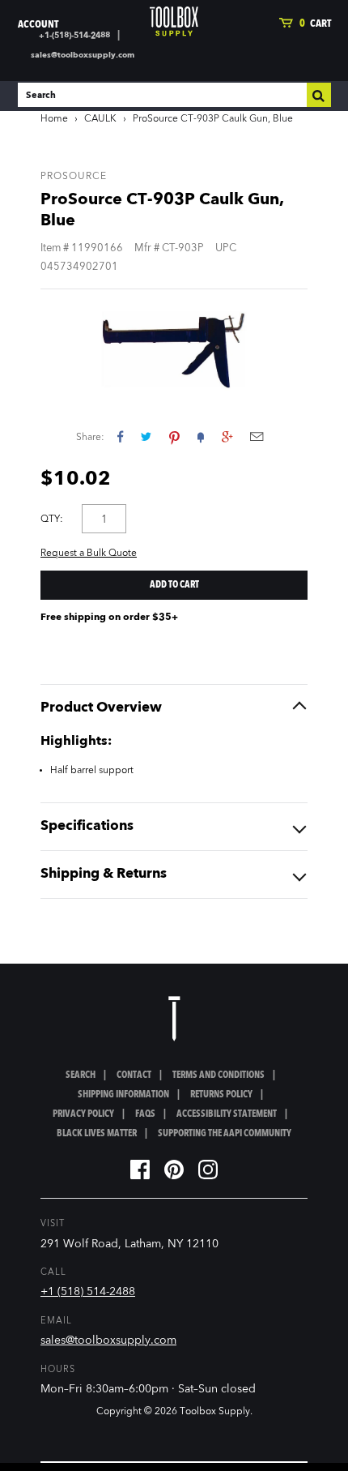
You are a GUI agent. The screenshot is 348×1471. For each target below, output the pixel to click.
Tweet (146, 436)
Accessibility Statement (226, 1114)
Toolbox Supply (215, 1412)
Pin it (174, 436)
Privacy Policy (83, 1114)
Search (80, 1075)
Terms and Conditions (218, 1075)
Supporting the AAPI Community (224, 1134)
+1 (227, 436)
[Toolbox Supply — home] (174, 21)
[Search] (319, 95)
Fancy (200, 436)
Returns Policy (221, 1095)
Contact (134, 1075)
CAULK (100, 119)
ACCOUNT (38, 24)
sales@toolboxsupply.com (82, 55)
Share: (90, 438)
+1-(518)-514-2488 (74, 36)
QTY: (51, 519)
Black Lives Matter (97, 1134)
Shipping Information (123, 1095)
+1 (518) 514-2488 (87, 1292)
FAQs (145, 1114)
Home (54, 119)
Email (256, 436)
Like (120, 436)
